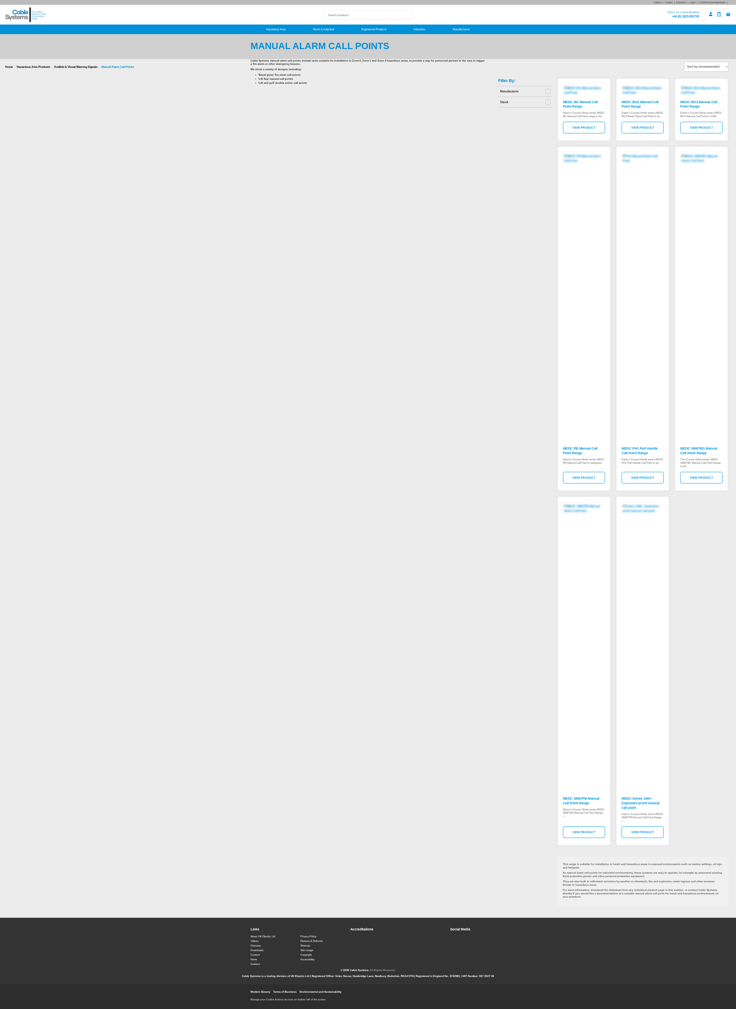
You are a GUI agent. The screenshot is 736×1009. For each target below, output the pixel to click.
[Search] (406, 15)
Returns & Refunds (311, 940)
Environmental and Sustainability (321, 991)
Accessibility (307, 959)
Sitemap (305, 945)
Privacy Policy (308, 936)
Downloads (257, 950)
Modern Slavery (260, 991)
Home (9, 66)
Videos (255, 940)
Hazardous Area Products (33, 66)
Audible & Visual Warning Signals (75, 66)
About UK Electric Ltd (263, 936)
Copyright (306, 954)
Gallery (657, 2)
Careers (255, 963)
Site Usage (306, 950)
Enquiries (681, 2)
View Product (584, 127)
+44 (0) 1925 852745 (685, 16)
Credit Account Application (712, 2)
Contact (668, 2)
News (254, 959)
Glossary (256, 945)
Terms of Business (285, 991)
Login (693, 2)
